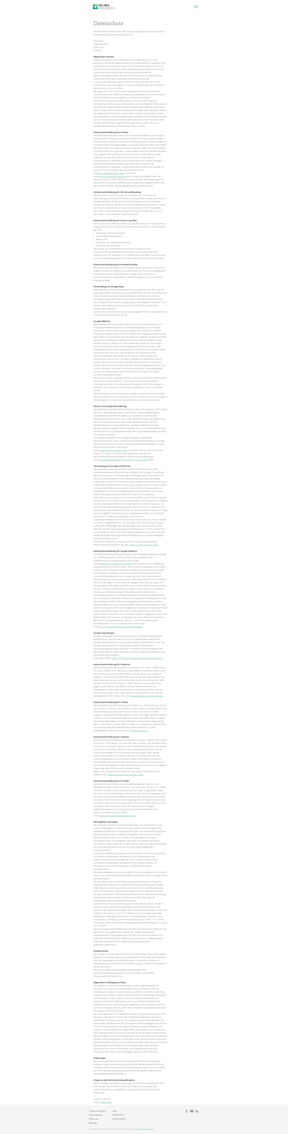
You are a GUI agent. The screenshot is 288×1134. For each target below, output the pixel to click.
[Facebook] (186, 1111)
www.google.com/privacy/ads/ (144, 544)
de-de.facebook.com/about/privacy (146, 695)
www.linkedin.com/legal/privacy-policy (126, 774)
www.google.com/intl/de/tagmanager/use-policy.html (137, 658)
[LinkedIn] (197, 1111)
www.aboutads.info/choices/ (111, 173)
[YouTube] (192, 1111)
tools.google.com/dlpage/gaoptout (115, 563)
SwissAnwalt (106, 1102)
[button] (196, 7)
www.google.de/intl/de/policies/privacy (118, 815)
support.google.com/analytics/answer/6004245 (121, 626)
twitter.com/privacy (139, 730)
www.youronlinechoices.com (111, 176)
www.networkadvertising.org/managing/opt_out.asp (123, 459)
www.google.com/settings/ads (113, 450)
